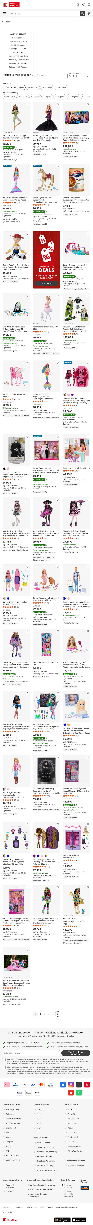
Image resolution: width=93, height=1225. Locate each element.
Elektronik (10, 1114)
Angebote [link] (72, 1109)
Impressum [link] (7, 1207)
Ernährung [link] (72, 1142)
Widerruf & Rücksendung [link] (47, 1152)
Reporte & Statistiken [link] (10, 1186)
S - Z (38, 1128)
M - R (39, 1123)
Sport (8, 1146)
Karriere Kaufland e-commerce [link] (69, 1194)
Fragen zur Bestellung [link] (46, 1147)
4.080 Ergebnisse (39, 75)
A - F (38, 1114)
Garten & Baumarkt (13, 1118)
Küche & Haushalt (13, 1123)
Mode (8, 1137)
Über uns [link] (9, 1191)
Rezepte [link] (71, 1128)
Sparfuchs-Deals (12, 1109)
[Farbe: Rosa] (68, 394)
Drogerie (9, 1142)
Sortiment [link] (72, 1123)
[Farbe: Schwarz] (4, 468)
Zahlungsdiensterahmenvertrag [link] (43, 1185)
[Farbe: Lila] (72, 394)
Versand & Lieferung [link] (45, 1165)
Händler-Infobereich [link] (76, 1165)
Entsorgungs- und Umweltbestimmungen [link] (62, 1207)
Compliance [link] (19, 1207)
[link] (78, 4)
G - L (38, 1118)
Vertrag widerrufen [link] (44, 1156)
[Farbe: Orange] (68, 724)
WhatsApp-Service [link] (75, 1151)
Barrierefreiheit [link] (8, 1212)
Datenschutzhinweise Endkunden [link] (39, 1195)
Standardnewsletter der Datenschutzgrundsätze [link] (42, 1061)
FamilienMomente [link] (75, 1146)
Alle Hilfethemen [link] (43, 1142)
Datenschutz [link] (31, 1207)
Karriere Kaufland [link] (68, 1186)
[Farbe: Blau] (8, 598)
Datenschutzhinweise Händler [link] (42, 1189)
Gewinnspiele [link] (73, 1137)
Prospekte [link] (72, 1114)
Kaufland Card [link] (73, 1118)
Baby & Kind (11, 1128)
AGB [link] (41, 1207)
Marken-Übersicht (13, 1160)
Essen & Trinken (12, 1155)
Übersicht (41, 1109)
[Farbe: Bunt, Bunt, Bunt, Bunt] (64, 394)
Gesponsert (6, 132)
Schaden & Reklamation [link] (46, 1161)
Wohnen (9, 1132)
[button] (14, 87)
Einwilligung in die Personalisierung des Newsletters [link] (48, 1069)
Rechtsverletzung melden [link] (47, 1170)
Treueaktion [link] (73, 1132)
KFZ (7, 1151)
